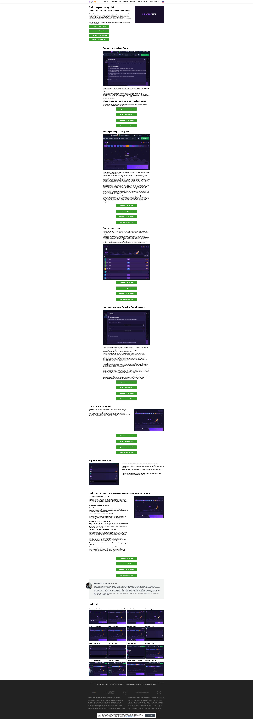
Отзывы (125, 1)
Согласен (150, 715)
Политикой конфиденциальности (129, 716)
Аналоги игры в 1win (116, 1)
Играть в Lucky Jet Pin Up (99, 31)
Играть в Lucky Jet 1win (99, 26)
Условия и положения (150, 684)
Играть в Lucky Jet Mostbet (99, 35)
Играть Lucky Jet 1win (132, 683)
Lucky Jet (106, 1)
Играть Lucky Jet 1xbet (103, 684)
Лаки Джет (92, 683)
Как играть (133, 1)
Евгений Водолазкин (102, 583)
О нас (143, 684)
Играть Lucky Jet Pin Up (144, 683)
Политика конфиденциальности (133, 684)
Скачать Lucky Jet (142, 1)
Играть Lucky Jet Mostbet (157, 683)
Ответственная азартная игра (117, 684)
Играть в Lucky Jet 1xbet (99, 39)
